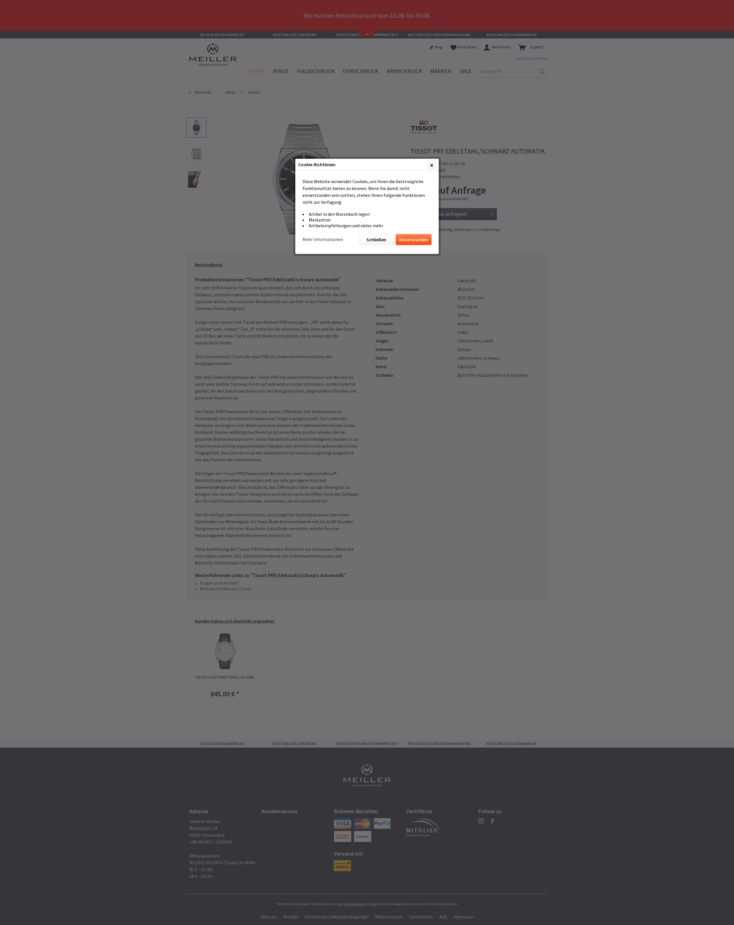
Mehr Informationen (322, 239)
